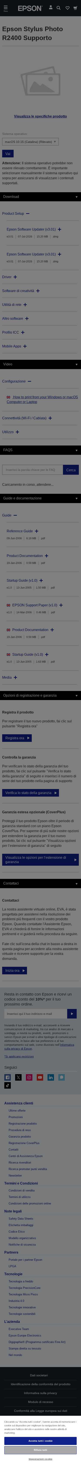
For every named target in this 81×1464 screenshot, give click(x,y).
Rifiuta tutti (40, 1450)
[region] (40, 1439)
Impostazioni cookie (40, 1459)
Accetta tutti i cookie (41, 1441)
